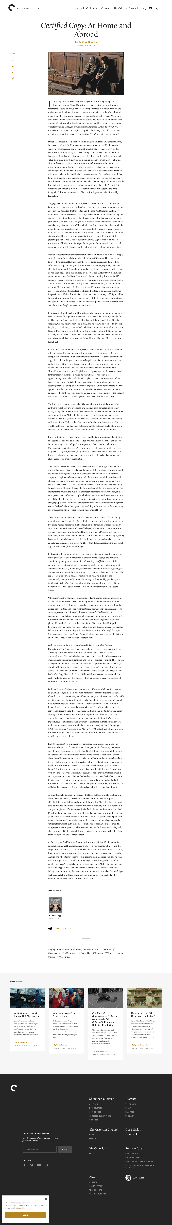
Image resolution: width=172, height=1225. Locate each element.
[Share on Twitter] (12, 66)
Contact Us (132, 1134)
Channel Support (97, 1194)
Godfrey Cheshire (88, 42)
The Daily (129, 1116)
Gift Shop (93, 1120)
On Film (18, 1046)
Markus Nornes (101, 1051)
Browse (93, 1135)
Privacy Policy (132, 1154)
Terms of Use (133, 1148)
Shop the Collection (86, 8)
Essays (80, 45)
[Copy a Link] (12, 78)
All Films (93, 1104)
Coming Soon (95, 1112)
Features (129, 1112)
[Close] (46, 1199)
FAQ (92, 1177)
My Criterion (97, 1148)
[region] (25, 1209)
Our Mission (133, 1129)
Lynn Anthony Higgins (142, 1045)
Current (105, 8)
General (93, 1182)
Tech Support (95, 1190)
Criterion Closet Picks (100, 1116)
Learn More (21, 1208)
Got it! (26, 1215)
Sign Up (92, 1139)
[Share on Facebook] (12, 60)
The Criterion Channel (126, 8)
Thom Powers (61, 1045)
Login (92, 1154)
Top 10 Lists (130, 1104)
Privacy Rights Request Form (139, 1162)
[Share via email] (12, 72)
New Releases (95, 1108)
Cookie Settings (133, 1158)
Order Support (96, 1186)
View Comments (63, 928)
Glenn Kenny (22, 1042)
